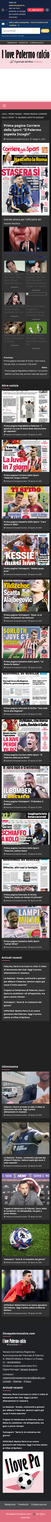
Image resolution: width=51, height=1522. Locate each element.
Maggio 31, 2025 (39, 139)
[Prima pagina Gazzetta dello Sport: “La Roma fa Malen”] (25, 642)
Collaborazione (37, 42)
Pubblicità (23, 42)
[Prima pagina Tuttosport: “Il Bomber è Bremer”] (25, 782)
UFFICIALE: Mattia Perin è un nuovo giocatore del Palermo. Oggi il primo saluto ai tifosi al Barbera (22, 1014)
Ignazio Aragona (28, 1369)
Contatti (7, 1381)
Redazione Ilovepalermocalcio (17, 139)
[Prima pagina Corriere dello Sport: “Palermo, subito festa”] (25, 829)
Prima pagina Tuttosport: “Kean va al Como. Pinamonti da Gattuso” (23, 616)
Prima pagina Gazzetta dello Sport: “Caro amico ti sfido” (25, 523)
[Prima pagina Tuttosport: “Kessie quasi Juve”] (25, 549)
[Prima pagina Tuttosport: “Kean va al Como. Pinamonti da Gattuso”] (25, 596)
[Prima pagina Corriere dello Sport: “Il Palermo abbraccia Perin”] (25, 735)
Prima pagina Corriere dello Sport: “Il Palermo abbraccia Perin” (23, 756)
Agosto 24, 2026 (36, 807)
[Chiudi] (6, 9)
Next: (26, 370)
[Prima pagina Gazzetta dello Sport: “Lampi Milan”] (25, 922)
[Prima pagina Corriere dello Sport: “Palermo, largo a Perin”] (25, 456)
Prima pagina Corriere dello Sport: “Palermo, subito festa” (21, 849)
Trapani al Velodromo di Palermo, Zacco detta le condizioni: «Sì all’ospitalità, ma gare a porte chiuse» (24, 993)
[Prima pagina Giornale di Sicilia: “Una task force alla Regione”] (25, 689)
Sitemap (17, 1381)
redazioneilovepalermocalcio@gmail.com (24, 1377)
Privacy (27, 1381)
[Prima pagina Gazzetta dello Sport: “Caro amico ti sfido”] (25, 502)
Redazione (12, 42)
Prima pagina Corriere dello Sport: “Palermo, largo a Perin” (21, 476)
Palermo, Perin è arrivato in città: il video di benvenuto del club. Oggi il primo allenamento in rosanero (25, 969)
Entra (45, 31)
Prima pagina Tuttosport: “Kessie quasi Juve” (24, 569)
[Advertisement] (25, 85)
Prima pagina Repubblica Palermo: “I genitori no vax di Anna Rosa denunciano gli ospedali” (25, 428)
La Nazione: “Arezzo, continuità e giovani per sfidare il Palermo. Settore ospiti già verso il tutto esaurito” (25, 981)
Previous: (24, 360)
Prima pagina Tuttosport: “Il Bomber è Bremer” (23, 802)
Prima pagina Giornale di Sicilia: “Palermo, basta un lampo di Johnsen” (23, 896)
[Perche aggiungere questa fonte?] (47, 10)
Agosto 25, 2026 (36, 621)
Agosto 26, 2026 (36, 434)
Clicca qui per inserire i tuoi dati (13, 36)
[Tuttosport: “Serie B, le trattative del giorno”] (25, 1240)
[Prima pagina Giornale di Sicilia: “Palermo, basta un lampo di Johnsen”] (25, 875)
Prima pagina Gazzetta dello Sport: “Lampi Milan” (22, 942)
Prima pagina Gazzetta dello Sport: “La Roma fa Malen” (23, 663)
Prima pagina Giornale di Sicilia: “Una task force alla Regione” (25, 709)
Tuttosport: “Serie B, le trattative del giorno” (23, 1004)
